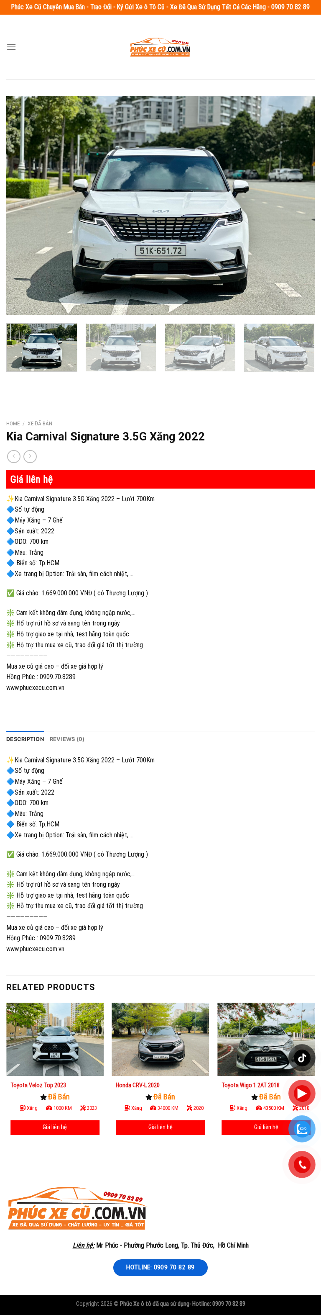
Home (13, 423)
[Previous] (23, 205)
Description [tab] (25, 739)
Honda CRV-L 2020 (138, 1085)
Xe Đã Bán (40, 423)
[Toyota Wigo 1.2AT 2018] (266, 1039)
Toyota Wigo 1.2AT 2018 (251, 1085)
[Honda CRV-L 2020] (160, 1039)
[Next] (298, 205)
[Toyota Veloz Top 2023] (55, 1039)
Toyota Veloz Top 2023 (38, 1085)
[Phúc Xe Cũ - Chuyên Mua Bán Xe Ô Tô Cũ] (160, 46)
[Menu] (11, 46)
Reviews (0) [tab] (67, 739)
